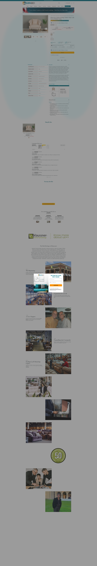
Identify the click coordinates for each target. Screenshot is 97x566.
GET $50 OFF (56, 285)
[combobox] (51, 282)
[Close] (62, 274)
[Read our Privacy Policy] (61, 289)
